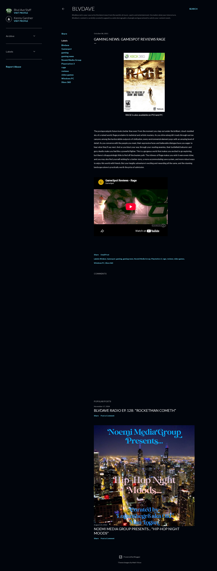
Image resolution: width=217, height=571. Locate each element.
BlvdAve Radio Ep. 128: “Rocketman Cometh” (135, 410)
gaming (64, 52)
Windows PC (67, 78)
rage (63, 67)
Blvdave (65, 45)
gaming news (67, 56)
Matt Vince (136, 562)
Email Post (105, 255)
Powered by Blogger (132, 557)
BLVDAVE (83, 8)
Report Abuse (13, 66)
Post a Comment (107, 416)
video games (67, 74)
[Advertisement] (144, 372)
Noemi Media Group (71, 60)
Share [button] (64, 33)
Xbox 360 (66, 82)
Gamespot (66, 49)
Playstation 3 (68, 63)
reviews (65, 71)
